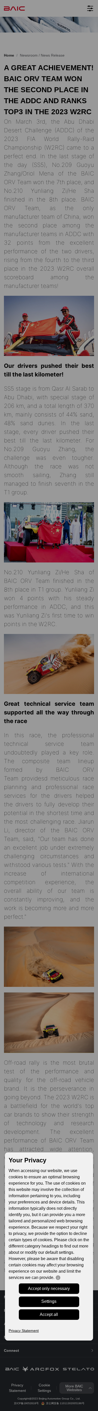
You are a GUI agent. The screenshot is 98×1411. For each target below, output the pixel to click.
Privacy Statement (24, 1331)
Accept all (49, 1314)
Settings (48, 1301)
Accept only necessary (49, 1288)
